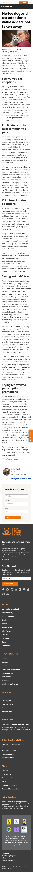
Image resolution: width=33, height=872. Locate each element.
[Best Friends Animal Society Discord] (8, 594)
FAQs (4, 781)
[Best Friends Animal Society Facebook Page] (4, 589)
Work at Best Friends (10, 684)
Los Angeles (6, 700)
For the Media (7, 778)
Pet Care (5, 635)
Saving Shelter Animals (11, 609)
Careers (5, 770)
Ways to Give (7, 627)
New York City (7, 704)
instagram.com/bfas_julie (21, 478)
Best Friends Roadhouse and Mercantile (13, 746)
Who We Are (6, 631)
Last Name (8, 500)
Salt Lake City (7, 711)
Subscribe (11, 518)
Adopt (4, 624)
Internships (6, 774)
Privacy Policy (6, 858)
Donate (23, 3)
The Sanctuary (7, 613)
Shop (4, 642)
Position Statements (10, 785)
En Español (6, 646)
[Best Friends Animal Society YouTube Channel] (25, 589)
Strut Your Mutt (8, 758)
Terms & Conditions (8, 860)
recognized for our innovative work (15, 841)
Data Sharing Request (9, 856)
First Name (8, 493)
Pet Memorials (7, 673)
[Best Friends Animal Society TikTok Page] (29, 589)
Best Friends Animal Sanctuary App (15, 724)
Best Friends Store (9, 750)
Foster (4, 666)
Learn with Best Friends (11, 669)
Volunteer (6, 680)
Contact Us (5, 853)
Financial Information (10, 789)
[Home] (7, 3)
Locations (5, 638)
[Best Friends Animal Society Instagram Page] (8, 589)
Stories (4, 620)
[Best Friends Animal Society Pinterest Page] (12, 589)
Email (6, 508)
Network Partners (9, 754)
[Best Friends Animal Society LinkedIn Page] (16, 589)
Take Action (6, 677)
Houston (5, 697)
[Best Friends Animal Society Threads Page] (20, 589)
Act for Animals (8, 616)
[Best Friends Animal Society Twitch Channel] (4, 594)
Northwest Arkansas (10, 708)
